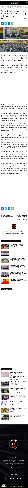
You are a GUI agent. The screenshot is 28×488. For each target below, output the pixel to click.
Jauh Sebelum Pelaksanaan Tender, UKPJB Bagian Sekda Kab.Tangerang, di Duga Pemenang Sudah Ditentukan (18, 259)
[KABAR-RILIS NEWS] (14, 444)
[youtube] (17, 478)
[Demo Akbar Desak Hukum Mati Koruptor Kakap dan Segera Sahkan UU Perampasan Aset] (5, 281)
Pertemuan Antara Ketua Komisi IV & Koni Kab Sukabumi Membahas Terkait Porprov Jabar (21, 217)
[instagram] (13, 478)
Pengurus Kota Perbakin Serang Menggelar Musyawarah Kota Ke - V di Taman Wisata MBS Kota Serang (18, 273)
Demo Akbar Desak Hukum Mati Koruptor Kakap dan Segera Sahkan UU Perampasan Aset (18, 280)
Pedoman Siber (15, 486)
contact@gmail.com (16, 467)
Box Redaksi (10, 486)
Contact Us (20, 486)
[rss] (20, 478)
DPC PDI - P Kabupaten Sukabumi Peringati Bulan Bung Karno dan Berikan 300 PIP (18, 403)
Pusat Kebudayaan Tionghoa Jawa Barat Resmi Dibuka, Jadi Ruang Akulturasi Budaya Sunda (17, 245)
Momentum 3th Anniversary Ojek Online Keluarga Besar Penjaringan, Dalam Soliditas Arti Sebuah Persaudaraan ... (18, 390)
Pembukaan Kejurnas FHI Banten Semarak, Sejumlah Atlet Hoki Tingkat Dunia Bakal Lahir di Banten (18, 266)
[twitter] (10, 478)
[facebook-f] (6, 478)
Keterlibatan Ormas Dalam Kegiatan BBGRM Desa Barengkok (7, 217)
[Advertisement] (14, 88)
